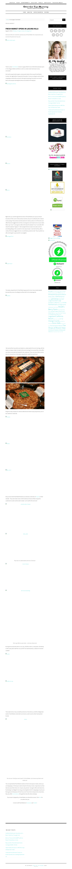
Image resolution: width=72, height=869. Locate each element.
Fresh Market (15, 66)
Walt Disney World (54, 331)
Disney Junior (63, 292)
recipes (37, 496)
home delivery (15, 794)
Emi (57, 296)
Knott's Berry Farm (56, 308)
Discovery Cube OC (55, 292)
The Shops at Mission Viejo (57, 326)
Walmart (50, 331)
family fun (61, 297)
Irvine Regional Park (61, 304)
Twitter (35, 803)
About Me (29, 12)
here (40, 797)
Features (46, 12)
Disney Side (51, 296)
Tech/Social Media (57, 2)
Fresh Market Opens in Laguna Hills (22, 29)
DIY (54, 296)
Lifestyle (11, 2)
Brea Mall (50, 291)
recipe (61, 321)
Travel (40, 2)
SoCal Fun (33, 2)
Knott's (57, 307)
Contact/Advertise (38, 12)
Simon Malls (56, 323)
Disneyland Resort (61, 294)
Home (24, 12)
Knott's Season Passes (57, 313)
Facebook (29, 803)
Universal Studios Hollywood (56, 330)
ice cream (60, 302)
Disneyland (51, 294)
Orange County (20, 31)
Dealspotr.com (57, 282)
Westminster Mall (60, 331)
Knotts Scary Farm (54, 314)
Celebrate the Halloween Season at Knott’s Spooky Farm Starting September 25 (56, 112)
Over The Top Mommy (38, 865)
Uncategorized (28, 31)
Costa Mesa (50, 292)
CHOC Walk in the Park (61, 291)
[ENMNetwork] (57, 188)
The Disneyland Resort (56, 325)
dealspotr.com (59, 266)
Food (17, 2)
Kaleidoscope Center (51, 307)
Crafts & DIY (47, 2)
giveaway (54, 299)
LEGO (60, 314)
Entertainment (25, 2)
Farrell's (49, 299)
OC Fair (61, 319)
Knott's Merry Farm (56, 311)
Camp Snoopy (55, 291)
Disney (59, 292)
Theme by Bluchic (36, 866)
